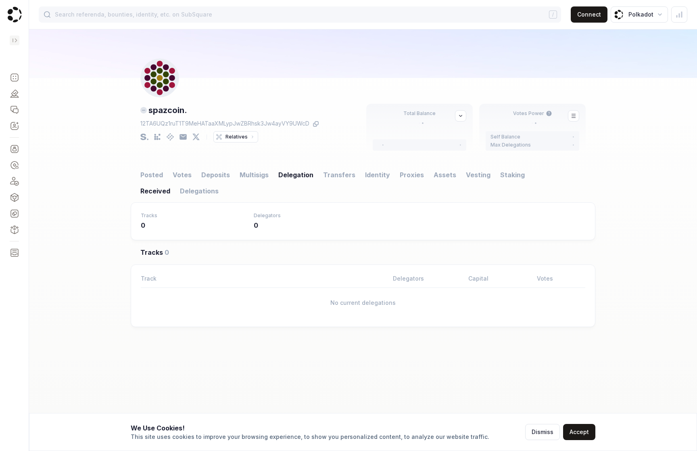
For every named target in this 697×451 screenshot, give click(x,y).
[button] (14, 77)
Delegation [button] (295, 175)
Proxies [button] (412, 175)
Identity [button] (377, 175)
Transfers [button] (339, 175)
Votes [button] (182, 175)
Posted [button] (151, 175)
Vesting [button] (478, 175)
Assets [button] (445, 175)
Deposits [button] (215, 175)
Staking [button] (512, 175)
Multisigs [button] (254, 175)
